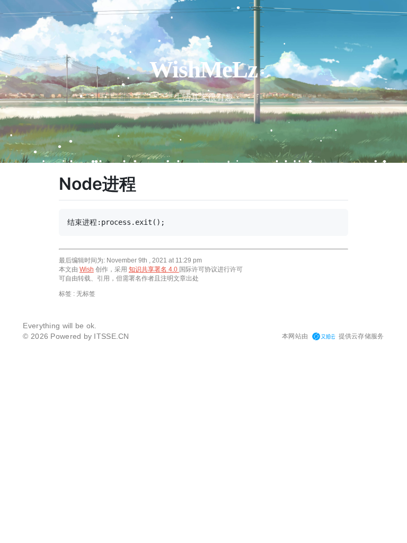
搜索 (102, 535)
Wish (86, 269)
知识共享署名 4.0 (154, 269)
